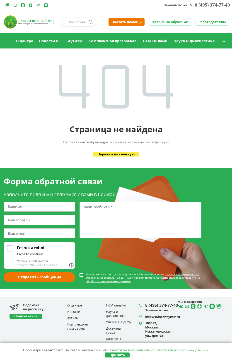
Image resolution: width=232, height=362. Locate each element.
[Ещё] (223, 41)
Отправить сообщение (39, 277)
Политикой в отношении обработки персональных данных (158, 350)
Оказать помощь (126, 21)
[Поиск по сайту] (90, 22)
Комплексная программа (113, 41)
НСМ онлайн (116, 305)
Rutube (7, 5)
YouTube (15, 5)
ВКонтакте (180, 306)
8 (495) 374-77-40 (212, 5)
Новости (73, 311)
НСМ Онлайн (155, 41)
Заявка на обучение (170, 21)
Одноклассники (23, 5)
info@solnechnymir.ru (162, 317)
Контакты (113, 339)
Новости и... (50, 41)
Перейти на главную (116, 154)
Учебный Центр (118, 322)
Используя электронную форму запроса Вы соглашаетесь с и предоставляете (143, 277)
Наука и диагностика (194, 41)
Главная (7, 41)
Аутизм (75, 41)
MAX (46, 5)
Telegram (30, 5)
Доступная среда (114, 330)
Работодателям (212, 21)
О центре (24, 41)
